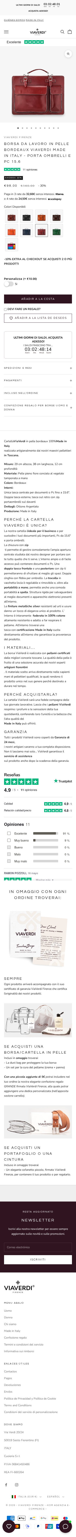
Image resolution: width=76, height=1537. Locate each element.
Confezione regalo (15, 1338)
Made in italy (35, 20)
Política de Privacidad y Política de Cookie (30, 1399)
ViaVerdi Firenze (18, 137)
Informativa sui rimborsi (19, 1351)
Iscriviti (38, 1259)
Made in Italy (12, 1331)
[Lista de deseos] (8, 1526)
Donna (8, 1317)
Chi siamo (10, 1324)
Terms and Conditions (18, 1405)
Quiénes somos (14, 20)
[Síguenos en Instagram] (17, 1485)
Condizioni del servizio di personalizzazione (31, 1412)
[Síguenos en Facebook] (6, 1485)
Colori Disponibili (15, 207)
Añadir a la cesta (38, 299)
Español (53, 1497)
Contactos (10, 1371)
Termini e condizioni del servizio (23, 1345)
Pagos (8, 1378)
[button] (11, 216)
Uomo (8, 1311)
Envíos (8, 1392)
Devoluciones (12, 1385)
